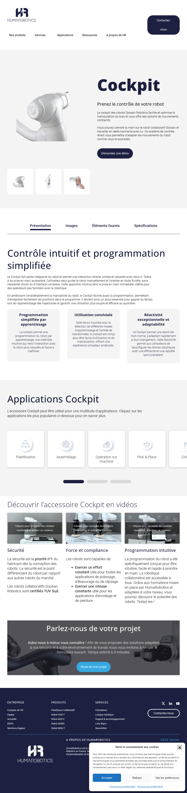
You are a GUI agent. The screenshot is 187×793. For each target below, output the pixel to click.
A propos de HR (15, 710)
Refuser (137, 777)
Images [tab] (72, 225)
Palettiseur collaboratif (63, 710)
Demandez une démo (115, 153)
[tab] (20, 181)
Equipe (10, 714)
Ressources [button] (89, 35)
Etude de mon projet (93, 667)
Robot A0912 (57, 719)
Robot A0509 (57, 723)
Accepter (107, 777)
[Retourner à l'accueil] (21, 14)
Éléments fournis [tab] (106, 225)
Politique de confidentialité (122, 786)
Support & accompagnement (110, 719)
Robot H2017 (58, 714)
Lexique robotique (104, 714)
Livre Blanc (101, 723)
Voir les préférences (167, 777)
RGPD (10, 723)
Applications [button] (65, 35)
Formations (101, 710)
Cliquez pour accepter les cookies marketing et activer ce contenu (34, 528)
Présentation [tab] (40, 225)
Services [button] (40, 35)
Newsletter (101, 728)
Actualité (11, 719)
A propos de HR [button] (116, 35)
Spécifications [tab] (145, 225)
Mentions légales (16, 728)
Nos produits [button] (17, 35)
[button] (180, 747)
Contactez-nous (163, 25)
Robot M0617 (58, 728)
